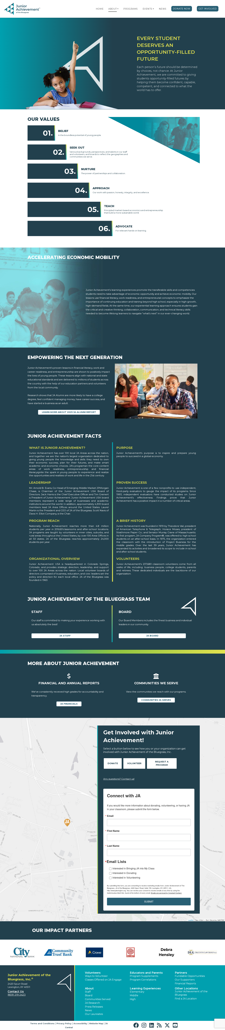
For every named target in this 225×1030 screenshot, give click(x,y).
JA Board (152, 635)
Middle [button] (134, 995)
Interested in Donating (124, 873)
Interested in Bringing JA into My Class (133, 868)
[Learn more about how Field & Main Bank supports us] (94, 952)
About (112, 8)
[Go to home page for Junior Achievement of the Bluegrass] (22, 9)
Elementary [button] (137, 991)
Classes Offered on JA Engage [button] (103, 979)
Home (99, 8)
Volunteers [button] (93, 972)
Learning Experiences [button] (145, 988)
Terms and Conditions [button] (42, 1023)
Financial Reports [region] (185, 983)
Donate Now (181, 8)
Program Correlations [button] (143, 979)
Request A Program (162, 763)
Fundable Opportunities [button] (190, 976)
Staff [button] (88, 991)
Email (110, 816)
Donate (113, 763)
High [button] (133, 999)
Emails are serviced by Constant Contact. (166, 893)
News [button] (88, 1010)
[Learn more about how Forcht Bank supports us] (130, 952)
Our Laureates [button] (94, 1014)
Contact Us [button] (16, 991)
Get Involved (208, 8)
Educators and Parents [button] (146, 972)
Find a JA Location (186, 998)
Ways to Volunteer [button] (96, 976)
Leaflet (190, 920)
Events (147, 8)
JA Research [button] (92, 1002)
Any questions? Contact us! (118, 778)
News (162, 8)
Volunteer (134, 763)
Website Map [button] (96, 1023)
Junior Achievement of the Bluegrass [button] (191, 993)
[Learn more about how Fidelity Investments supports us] (58, 952)
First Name (113, 831)
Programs (130, 8)
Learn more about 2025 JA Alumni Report (69, 412)
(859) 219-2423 (17, 994)
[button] (117, 8)
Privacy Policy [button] (63, 1023)
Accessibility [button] (80, 1023)
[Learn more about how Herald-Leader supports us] (166, 952)
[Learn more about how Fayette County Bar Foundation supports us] (22, 952)
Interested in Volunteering (126, 877)
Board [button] (88, 995)
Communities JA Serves (156, 700)
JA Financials (69, 703)
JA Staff (65, 635)
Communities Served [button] (98, 999)
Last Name (113, 846)
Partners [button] (181, 972)
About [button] (89, 988)
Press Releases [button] (94, 1006)
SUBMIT (149, 901)
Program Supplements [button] (144, 976)
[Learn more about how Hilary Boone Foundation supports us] (202, 952)
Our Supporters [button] (185, 979)
